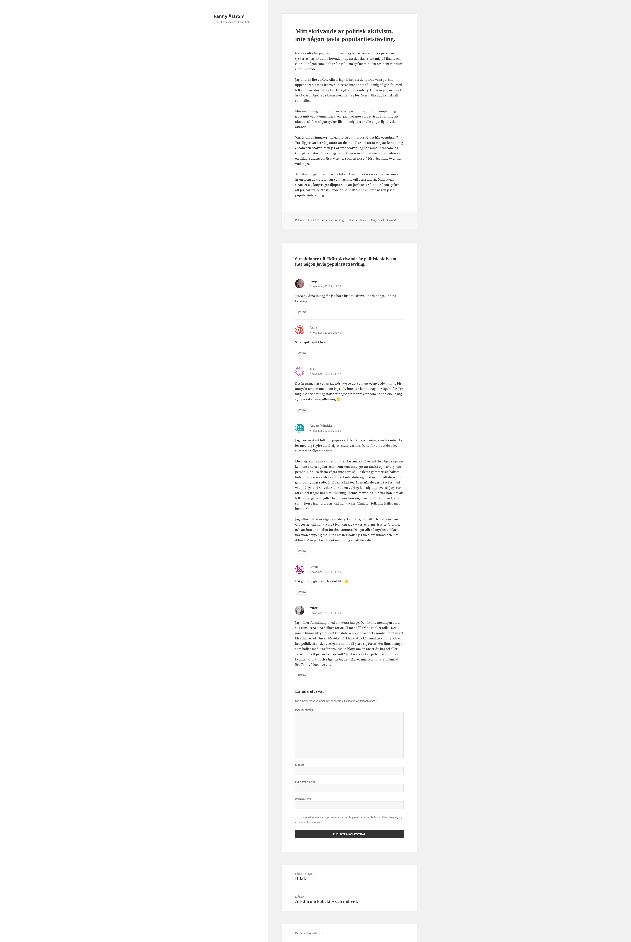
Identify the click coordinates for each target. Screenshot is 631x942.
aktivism (363, 220)
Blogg (341, 220)
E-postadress (305, 782)
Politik (349, 220)
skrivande (391, 220)
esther (313, 608)
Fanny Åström (229, 16)
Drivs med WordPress (309, 933)
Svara (302, 311)
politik (381, 220)
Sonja (313, 281)
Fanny (328, 220)
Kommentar (305, 710)
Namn (299, 765)
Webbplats (303, 799)
